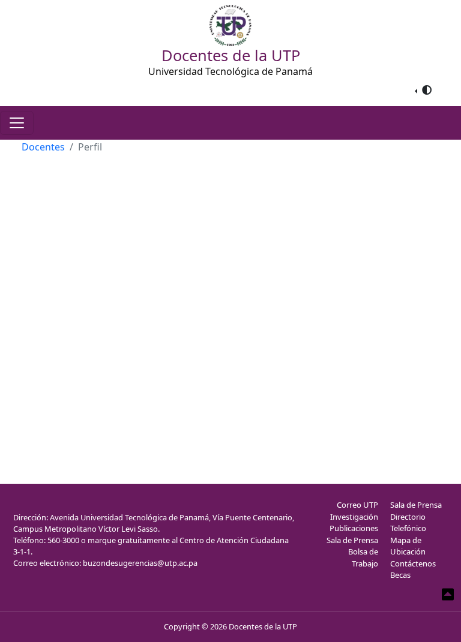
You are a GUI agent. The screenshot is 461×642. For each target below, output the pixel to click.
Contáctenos (413, 563)
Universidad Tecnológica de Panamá (230, 71)
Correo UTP (357, 504)
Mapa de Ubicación (408, 546)
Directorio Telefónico (408, 522)
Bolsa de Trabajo (363, 557)
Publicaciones (354, 528)
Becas (400, 574)
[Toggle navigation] (17, 123)
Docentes (43, 146)
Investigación (354, 516)
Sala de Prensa (352, 540)
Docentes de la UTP (263, 626)
